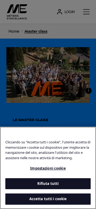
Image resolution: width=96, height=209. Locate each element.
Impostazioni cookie (48, 168)
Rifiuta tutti (48, 183)
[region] (48, 168)
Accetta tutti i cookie (48, 198)
